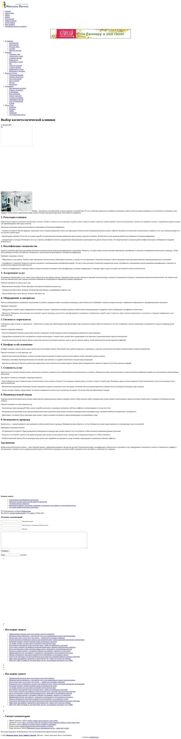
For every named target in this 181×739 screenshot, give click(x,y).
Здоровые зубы (14, 54)
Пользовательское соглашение (16, 26)
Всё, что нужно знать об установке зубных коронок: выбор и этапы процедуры (51, 722)
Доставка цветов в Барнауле (19, 503)
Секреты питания (15, 65)
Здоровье (8, 52)
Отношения (9, 86)
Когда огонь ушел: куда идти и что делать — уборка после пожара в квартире (37, 638)
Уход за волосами (15, 79)
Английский (13, 43)
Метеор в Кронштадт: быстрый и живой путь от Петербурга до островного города (38, 655)
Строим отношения (16, 98)
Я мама (11, 103)
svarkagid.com (94, 737)
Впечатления (14, 45)
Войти (7, 15)
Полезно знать (14, 47)
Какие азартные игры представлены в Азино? (36, 726)
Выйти (7, 17)
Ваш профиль (10, 24)
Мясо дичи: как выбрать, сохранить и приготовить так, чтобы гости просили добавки (40, 658)
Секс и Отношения (16, 101)
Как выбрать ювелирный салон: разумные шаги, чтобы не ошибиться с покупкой (38, 645)
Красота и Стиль (11, 73)
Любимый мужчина (16, 99)
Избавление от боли (16, 69)
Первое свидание (15, 96)
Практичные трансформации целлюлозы (23, 500)
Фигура (12, 82)
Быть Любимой (14, 94)
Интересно (13, 84)
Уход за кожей (14, 81)
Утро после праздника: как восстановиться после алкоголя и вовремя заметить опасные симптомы (44, 657)
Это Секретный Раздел (17, 115)
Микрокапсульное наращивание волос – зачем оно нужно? (48, 728)
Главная (8, 11)
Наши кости (13, 60)
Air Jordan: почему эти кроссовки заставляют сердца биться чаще (32, 643)
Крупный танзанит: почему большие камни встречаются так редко (33, 641)
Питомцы (12, 107)
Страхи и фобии (15, 67)
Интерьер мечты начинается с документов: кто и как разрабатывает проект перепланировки (42, 636)
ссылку (32, 513)
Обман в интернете (16, 90)
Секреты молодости (16, 77)
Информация (26, 511)
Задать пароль (10, 22)
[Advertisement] (31, 169)
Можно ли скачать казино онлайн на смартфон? (39, 724)
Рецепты (12, 109)
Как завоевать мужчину (17, 88)
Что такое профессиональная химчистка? (24, 507)
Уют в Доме (9, 105)
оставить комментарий (17, 513)
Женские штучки (15, 50)
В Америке (9, 41)
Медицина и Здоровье (17, 71)
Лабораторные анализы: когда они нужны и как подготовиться (31, 634)
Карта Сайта (9, 13)
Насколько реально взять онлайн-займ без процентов (28, 502)
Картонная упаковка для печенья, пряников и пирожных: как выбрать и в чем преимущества (42, 505)
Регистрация (9, 19)
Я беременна (13, 92)
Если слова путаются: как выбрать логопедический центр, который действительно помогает (42, 647)
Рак (10, 64)
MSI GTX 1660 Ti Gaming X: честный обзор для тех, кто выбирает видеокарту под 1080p (41, 660)
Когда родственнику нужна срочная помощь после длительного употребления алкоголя (40, 649)
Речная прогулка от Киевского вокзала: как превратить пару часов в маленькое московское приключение (46, 640)
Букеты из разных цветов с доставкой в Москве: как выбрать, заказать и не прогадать (39, 651)
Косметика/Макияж (16, 75)
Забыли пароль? (10, 21)
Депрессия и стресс (16, 56)
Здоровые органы (15, 58)
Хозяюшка (13, 113)
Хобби (11, 111)
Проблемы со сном (16, 62)
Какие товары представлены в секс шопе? (43, 720)
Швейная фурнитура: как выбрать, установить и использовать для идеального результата (41, 653)
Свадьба (12, 48)
